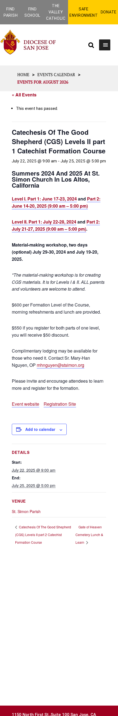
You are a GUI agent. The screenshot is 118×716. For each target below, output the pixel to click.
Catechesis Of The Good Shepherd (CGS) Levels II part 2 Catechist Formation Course (43, 535)
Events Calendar (56, 74)
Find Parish (11, 12)
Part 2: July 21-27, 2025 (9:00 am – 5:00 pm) (56, 225)
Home (23, 74)
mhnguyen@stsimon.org (60, 365)
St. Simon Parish (26, 511)
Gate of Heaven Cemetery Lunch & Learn (89, 535)
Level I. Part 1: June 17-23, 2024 (44, 199)
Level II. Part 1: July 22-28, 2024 (44, 222)
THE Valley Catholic (56, 12)
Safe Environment (83, 12)
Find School (32, 12)
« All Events (24, 94)
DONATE (109, 12)
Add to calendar (40, 429)
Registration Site (60, 404)
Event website (25, 404)
